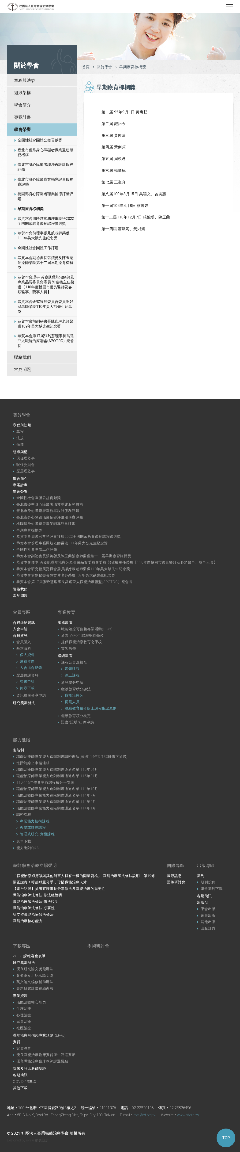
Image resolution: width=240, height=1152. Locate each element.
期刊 (201, 876)
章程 (20, 431)
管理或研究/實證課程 (37, 834)
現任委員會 (25, 465)
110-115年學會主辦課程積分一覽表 (45, 782)
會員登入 (23, 642)
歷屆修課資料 (27, 675)
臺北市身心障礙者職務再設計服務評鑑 (45, 167)
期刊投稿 (208, 882)
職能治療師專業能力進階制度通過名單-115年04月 (57, 769)
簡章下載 (27, 688)
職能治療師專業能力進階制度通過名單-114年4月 (56, 802)
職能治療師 (74, 695)
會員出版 (208, 915)
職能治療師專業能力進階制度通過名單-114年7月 (56, 795)
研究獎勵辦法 (24, 703)
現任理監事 (25, 458)
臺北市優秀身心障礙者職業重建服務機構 (45, 152)
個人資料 (27, 655)
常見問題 (22, 369)
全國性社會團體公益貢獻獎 (40, 140)
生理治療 (23, 1009)
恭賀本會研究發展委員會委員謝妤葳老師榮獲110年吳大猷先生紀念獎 (45, 306)
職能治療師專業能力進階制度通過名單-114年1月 (56, 808)
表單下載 (23, 841)
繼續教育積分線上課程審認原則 (90, 708)
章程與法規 (24, 80)
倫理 (20, 444)
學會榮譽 (22, 129)
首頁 (86, 67)
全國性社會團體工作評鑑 (38, 248)
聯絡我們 (22, 357)
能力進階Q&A (27, 848)
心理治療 (23, 1015)
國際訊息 (174, 876)
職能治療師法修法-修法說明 (35, 902)
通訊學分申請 (72, 682)
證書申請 (27, 681)
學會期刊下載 (212, 889)
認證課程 (23, 815)
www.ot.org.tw (188, 1115)
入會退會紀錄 (31, 668)
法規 (20, 438)
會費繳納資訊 (24, 623)
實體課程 (72, 669)
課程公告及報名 (74, 662)
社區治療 (23, 1028)
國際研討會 (176, 882)
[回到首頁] (30, 6)
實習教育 (23, 1048)
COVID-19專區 (25, 1082)
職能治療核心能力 (27, 921)
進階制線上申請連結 (33, 763)
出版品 (202, 902)
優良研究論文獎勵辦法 (34, 969)
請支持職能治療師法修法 (33, 914)
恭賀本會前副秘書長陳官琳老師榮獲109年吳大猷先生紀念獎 (45, 323)
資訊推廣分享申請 (31, 695)
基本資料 (23, 648)
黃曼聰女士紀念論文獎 (34, 975)
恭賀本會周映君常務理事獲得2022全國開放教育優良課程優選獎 (46, 221)
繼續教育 (65, 656)
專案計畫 (22, 117)
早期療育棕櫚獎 (31, 208)
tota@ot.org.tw (145, 1115)
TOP (226, 1138)
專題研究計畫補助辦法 (34, 988)
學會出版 (208, 909)
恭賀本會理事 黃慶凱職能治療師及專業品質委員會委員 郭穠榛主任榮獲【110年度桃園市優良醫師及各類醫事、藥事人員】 (46, 284)
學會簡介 (22, 105)
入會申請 (20, 629)
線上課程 (72, 675)
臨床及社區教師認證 (29, 1069)
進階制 (18, 750)
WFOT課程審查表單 (29, 956)
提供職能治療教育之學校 (81, 642)
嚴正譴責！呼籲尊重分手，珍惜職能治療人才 (50, 882)
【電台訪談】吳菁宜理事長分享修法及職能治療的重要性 (59, 889)
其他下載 (20, 1088)
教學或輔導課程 (33, 827)
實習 (16, 1042)
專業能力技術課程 (34, 821)
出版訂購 (208, 928)
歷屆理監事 (25, 471)
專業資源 (20, 996)
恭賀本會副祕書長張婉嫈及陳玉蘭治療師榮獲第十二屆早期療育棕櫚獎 (45, 263)
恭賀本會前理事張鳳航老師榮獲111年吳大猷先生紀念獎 (44, 235)
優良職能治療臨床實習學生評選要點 (46, 1055)
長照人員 (72, 702)
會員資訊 (20, 635)
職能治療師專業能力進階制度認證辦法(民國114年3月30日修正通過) (72, 757)
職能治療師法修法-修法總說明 (37, 895)
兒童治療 (23, 1021)
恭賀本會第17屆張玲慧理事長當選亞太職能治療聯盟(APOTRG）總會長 (46, 341)
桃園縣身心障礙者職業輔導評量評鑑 (45, 196)
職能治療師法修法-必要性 (34, 908)
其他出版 (208, 922)
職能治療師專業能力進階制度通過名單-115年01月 (57, 776)
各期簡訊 (204, 896)
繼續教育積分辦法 (76, 689)
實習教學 (68, 648)
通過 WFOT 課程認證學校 (82, 635)
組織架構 (22, 92)
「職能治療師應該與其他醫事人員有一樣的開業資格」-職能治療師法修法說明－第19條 (84, 876)
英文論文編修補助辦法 (34, 982)
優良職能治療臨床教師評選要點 (42, 1061)
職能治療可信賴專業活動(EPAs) (87, 629)
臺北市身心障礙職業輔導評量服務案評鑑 (45, 182)
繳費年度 (27, 661)
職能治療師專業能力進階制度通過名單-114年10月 (57, 789)
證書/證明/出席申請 (77, 722)
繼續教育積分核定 (76, 716)
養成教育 (65, 623)
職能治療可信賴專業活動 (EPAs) (39, 1035)
